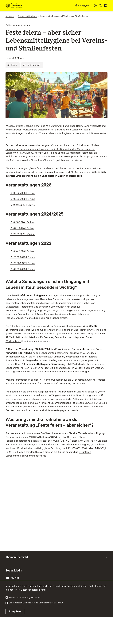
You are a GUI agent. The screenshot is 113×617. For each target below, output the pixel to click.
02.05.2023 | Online (24, 269)
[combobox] (95, 5)
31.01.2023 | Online (23, 251)
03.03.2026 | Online (24, 198)
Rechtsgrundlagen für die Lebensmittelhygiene (69, 379)
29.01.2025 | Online (24, 234)
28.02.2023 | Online (24, 257)
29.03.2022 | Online (24, 263)
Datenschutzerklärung (33, 589)
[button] (13, 65)
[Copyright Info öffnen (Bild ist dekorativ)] (105, 116)
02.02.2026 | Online (24, 192)
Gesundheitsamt (50, 444)
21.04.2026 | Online (24, 204)
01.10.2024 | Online (23, 222)
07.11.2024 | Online (23, 228)
